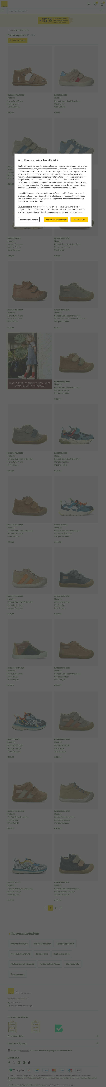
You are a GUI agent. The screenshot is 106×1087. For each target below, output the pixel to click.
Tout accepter (79, 219)
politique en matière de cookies (30, 201)
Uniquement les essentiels (56, 219)
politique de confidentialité (66, 198)
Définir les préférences (29, 219)
